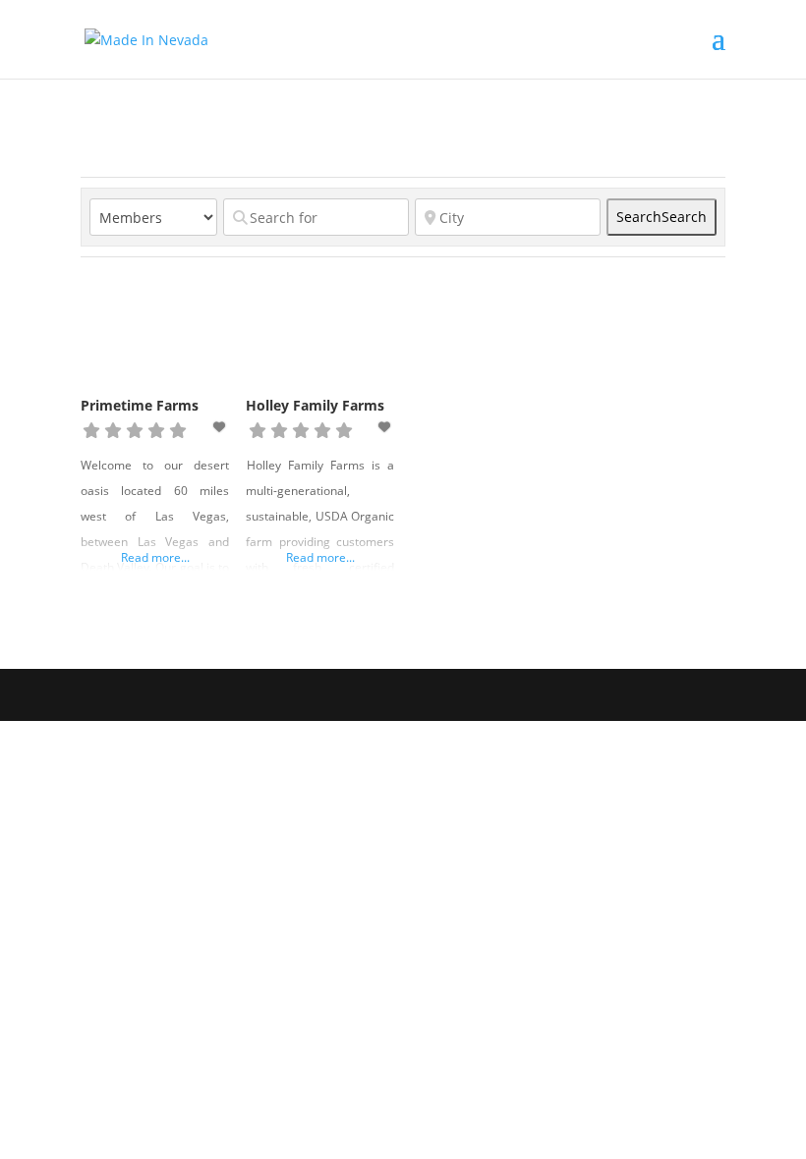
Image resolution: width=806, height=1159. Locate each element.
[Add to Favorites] (221, 426)
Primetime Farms (140, 405)
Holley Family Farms (315, 405)
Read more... (155, 557)
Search (661, 216)
